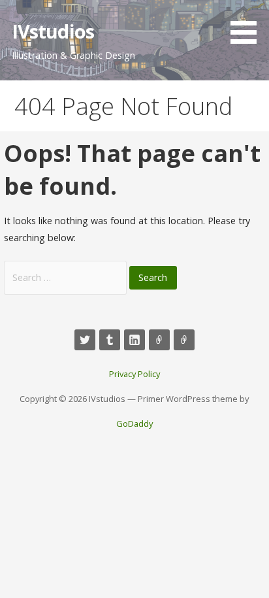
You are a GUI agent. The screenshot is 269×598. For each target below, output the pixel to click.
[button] (248, 24)
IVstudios (53, 31)
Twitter (84, 339)
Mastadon (159, 339)
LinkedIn (134, 339)
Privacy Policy (134, 374)
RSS (184, 339)
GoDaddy (134, 423)
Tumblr (109, 339)
